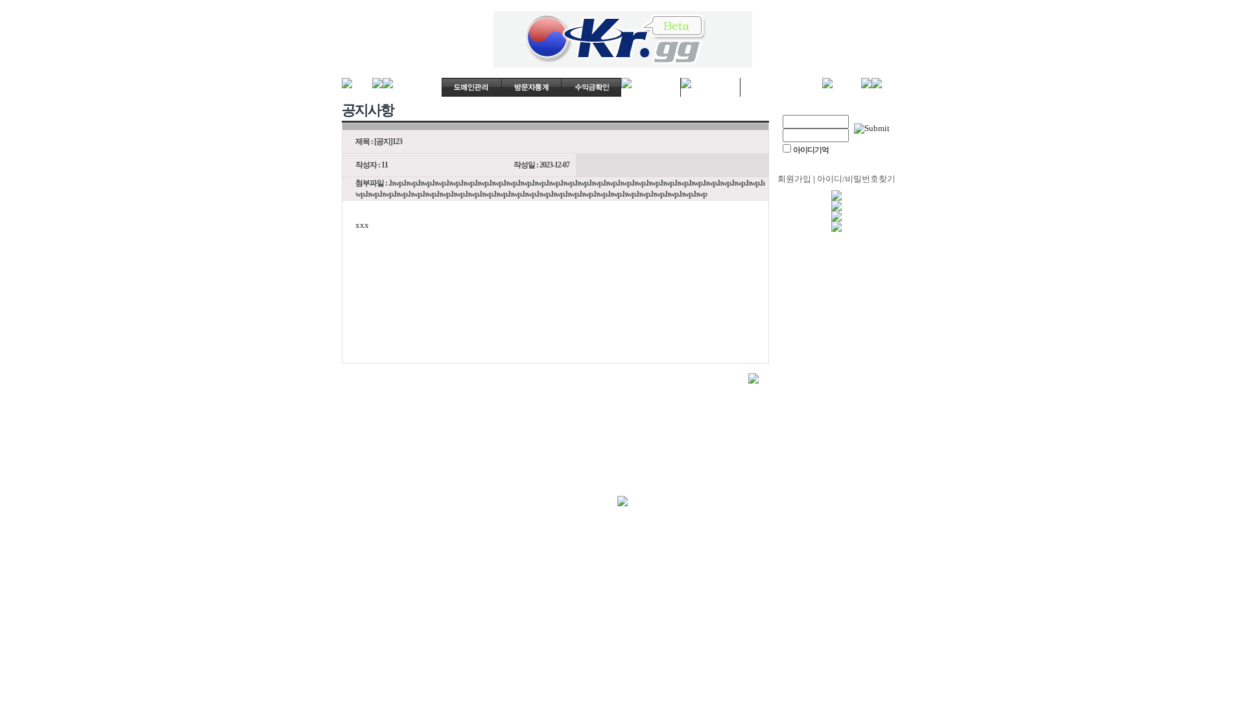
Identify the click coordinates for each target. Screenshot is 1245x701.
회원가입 (794, 179)
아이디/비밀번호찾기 (856, 179)
